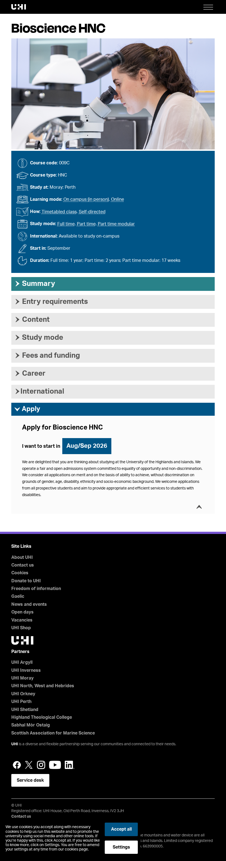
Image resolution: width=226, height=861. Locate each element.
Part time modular (116, 224)
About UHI (22, 557)
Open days (22, 612)
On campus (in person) (86, 199)
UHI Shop (21, 628)
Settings (121, 847)
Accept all (121, 829)
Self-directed (92, 212)
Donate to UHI (26, 581)
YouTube (55, 765)
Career (29, 373)
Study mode (38, 337)
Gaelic (17, 596)
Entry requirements (51, 301)
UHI (14, 744)
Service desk (30, 780)
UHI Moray (22, 678)
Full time (66, 224)
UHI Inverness (26, 670)
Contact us (22, 565)
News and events (29, 604)
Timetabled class (59, 212)
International (39, 391)
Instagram (41, 765)
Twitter (29, 765)
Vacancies (22, 620)
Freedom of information (36, 588)
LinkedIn (69, 765)
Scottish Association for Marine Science (53, 733)
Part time (86, 224)
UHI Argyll (22, 662)
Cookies (19, 573)
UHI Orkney (23, 694)
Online (117, 199)
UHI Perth (21, 701)
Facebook (17, 765)
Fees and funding (47, 355)
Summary (34, 283)
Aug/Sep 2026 (86, 446)
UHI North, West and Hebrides (42, 686)
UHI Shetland (24, 709)
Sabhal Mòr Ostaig (30, 725)
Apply (27, 409)
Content (32, 319)
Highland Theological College (41, 717)
